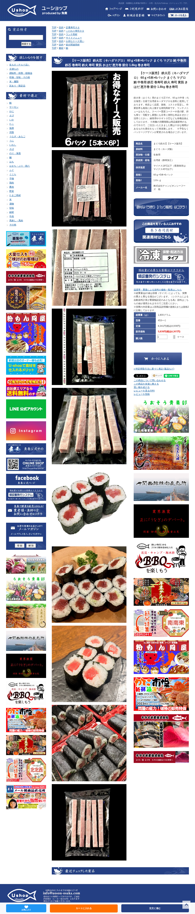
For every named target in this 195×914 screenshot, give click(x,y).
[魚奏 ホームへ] (22, 19)
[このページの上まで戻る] (186, 905)
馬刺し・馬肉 (16, 220)
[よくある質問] (179, 9)
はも (11, 161)
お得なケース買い (75, 41)
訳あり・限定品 (17, 85)
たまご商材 (15, 195)
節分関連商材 (73, 44)
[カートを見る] (178, 16)
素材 (61, 48)
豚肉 (11, 187)
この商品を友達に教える (146, 384)
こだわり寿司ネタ (75, 31)
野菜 (11, 191)
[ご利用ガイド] (134, 9)
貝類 (11, 132)
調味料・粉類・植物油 (20, 73)
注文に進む (155, 908)
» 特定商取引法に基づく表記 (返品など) (154, 368)
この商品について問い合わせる (150, 380)
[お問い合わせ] (156, 9)
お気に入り (26, 910)
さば (11, 149)
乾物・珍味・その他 (19, 77)
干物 (11, 178)
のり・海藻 (15, 153)
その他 (12, 224)
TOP (54, 27)
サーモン (13, 107)
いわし (12, 145)
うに (11, 140)
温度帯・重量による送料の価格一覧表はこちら (158, 289)
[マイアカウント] (156, 16)
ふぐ (11, 170)
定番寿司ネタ (73, 27)
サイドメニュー (74, 37)
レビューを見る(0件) (144, 390)
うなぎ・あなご (17, 136)
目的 (61, 27)
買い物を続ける (142, 387)
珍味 (11, 208)
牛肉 (11, 216)
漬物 (11, 203)
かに (11, 111)
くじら (12, 174)
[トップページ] (113, 9)
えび (11, 115)
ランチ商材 (71, 34)
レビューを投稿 (142, 394)
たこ (11, 124)
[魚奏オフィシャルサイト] (26, 453)
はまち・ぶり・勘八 (19, 166)
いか (11, 119)
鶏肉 (11, 182)
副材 (11, 212)
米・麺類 (13, 81)
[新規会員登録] (134, 16)
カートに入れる (84, 908)
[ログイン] (114, 16)
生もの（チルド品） (19, 64)
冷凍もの (13, 69)
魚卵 (11, 128)
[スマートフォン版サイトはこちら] (26, 469)
